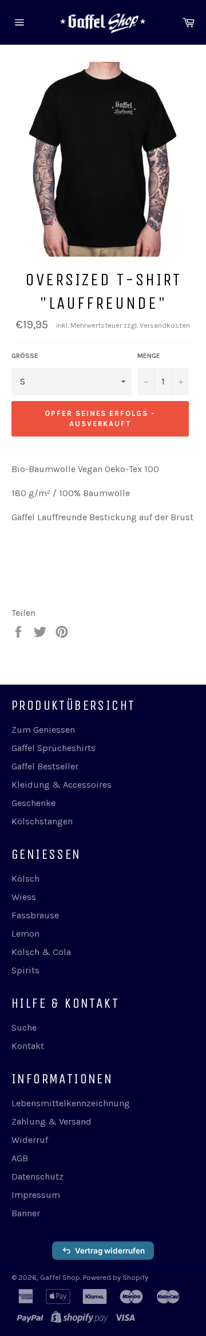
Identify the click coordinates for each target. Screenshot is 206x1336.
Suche (24, 1027)
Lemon (25, 933)
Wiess (23, 896)
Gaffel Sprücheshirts (53, 747)
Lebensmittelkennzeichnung (70, 1103)
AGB (19, 1158)
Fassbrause (35, 915)
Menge (148, 356)
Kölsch (25, 878)
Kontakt (27, 1045)
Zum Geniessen (43, 729)
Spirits (25, 970)
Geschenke (33, 802)
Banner (25, 1213)
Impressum (35, 1194)
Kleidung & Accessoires (61, 784)
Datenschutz (37, 1176)
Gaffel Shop (60, 1277)
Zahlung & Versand (51, 1121)
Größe (24, 356)
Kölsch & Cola (41, 951)
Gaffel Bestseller (44, 766)
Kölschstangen (42, 821)
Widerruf (29, 1139)
